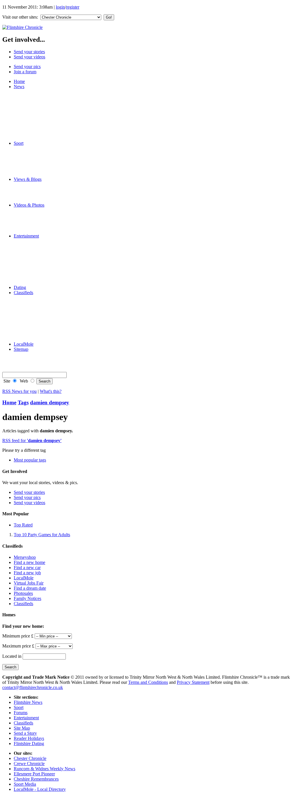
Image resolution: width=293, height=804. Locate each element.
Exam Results (37, 107)
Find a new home (29, 562)
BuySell (32, 318)
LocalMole (35, 308)
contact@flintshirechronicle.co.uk (32, 687)
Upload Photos (38, 225)
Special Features (40, 138)
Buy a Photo (36, 354)
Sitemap (21, 349)
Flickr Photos (37, 220)
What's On (34, 251)
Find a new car (27, 567)
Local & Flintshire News (47, 102)
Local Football (38, 163)
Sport (18, 143)
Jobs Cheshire (37, 302)
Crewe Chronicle (29, 763)
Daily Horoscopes (41, 277)
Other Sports (36, 174)
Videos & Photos (29, 205)
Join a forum (25, 71)
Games (31, 266)
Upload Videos (38, 230)
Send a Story (25, 733)
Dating (20, 287)
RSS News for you (19, 391)
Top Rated (23, 524)
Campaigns (35, 117)
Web (23, 381)
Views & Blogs (27, 179)
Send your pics (27, 66)
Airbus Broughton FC (45, 148)
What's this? (51, 391)
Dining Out (35, 256)
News (19, 86)
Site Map (22, 728)
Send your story (39, 199)
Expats (31, 194)
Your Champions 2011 (45, 91)
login (60, 7)
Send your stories (29, 51)
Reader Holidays (40, 272)
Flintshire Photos (40, 215)
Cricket (31, 169)
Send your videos (29, 56)
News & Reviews (41, 241)
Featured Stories (39, 96)
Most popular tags (30, 460)
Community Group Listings (50, 261)
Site (6, 381)
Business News (39, 112)
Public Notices (38, 328)
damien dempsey (49, 402)
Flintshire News (28, 702)
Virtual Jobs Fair (28, 583)
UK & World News (43, 122)
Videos (31, 210)
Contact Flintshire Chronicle (50, 359)
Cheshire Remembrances (36, 779)
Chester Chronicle (30, 758)
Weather (32, 127)
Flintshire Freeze (40, 153)
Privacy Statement (193, 682)
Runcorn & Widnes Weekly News (44, 768)
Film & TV (35, 246)
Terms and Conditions (148, 682)
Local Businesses (40, 313)
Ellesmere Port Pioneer (34, 773)
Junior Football (38, 158)
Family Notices (39, 323)
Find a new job (27, 572)
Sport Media (25, 784)
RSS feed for (32, 440)
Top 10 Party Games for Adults (42, 534)
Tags (23, 402)
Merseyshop (36, 297)
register (72, 7)
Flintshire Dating (40, 282)
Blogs (30, 184)
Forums (32, 189)
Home (19, 81)
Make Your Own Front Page (50, 132)
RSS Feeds (35, 364)
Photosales (23, 593)
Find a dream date (30, 588)
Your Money (36, 333)
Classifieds (23, 292)
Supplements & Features (47, 338)
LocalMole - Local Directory (40, 789)
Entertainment (26, 235)
